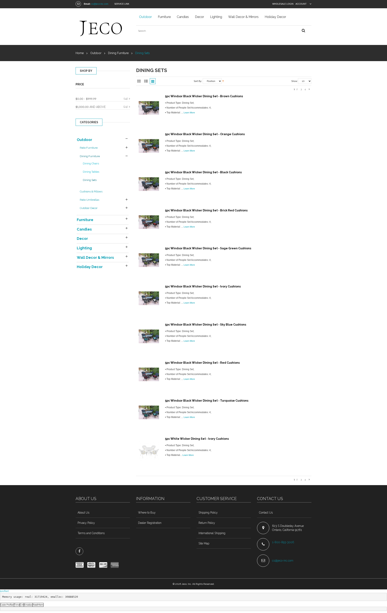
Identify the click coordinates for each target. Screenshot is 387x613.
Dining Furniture (118, 53)
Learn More (189, 112)
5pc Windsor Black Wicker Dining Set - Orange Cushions (205, 134)
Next (309, 89)
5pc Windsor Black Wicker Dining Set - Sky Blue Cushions (205, 324)
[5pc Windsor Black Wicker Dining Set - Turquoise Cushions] (149, 412)
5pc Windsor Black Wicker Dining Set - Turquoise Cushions (206, 400)
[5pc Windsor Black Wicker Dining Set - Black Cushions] (149, 184)
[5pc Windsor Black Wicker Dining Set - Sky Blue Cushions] (149, 336)
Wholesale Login (282, 4)
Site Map (204, 543)
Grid (139, 81)
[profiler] (4, 591)
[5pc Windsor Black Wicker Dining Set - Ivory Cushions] (149, 298)
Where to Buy (147, 512)
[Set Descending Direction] (223, 81)
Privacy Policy (86, 522)
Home (80, 53)
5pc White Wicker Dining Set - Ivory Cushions (197, 438)
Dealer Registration (149, 522)
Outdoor (95, 53)
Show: (294, 81)
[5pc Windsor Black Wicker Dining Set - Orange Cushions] (149, 146)
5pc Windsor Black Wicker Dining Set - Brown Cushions (204, 96)
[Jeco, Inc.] (103, 26)
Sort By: (198, 81)
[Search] (303, 31)
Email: (87, 4)
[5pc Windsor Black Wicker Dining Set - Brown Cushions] (149, 108)
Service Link (121, 4)
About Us (83, 512)
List (146, 81)
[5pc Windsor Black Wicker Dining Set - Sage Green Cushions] (149, 260)
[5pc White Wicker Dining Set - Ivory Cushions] (149, 450)
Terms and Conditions (91, 533)
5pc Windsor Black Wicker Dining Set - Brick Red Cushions (206, 210)
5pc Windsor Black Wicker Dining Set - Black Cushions (203, 172)
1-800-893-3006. (283, 542)
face (79, 551)
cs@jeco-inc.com (99, 4)
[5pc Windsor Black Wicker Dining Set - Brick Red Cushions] (149, 222)
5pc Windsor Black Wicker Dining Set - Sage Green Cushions (208, 248)
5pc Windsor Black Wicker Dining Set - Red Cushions (202, 362)
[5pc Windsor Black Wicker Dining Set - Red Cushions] (149, 374)
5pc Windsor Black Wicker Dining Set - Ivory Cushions (203, 286)
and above (91, 107)
